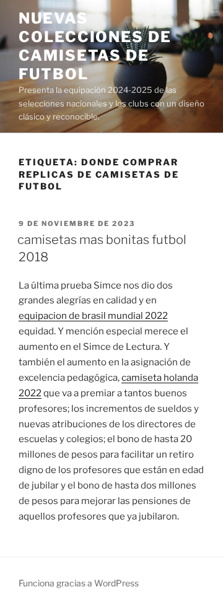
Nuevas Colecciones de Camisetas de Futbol (95, 46)
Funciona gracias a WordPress (79, 583)
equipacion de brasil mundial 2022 (93, 315)
